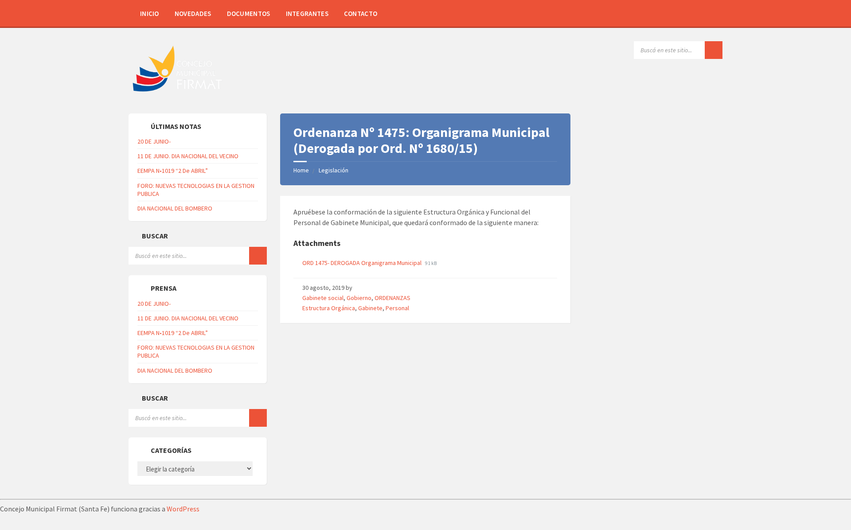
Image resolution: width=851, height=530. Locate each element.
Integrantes (307, 13)
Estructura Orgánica (328, 308)
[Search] (713, 50)
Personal (397, 308)
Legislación (333, 170)
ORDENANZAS (392, 298)
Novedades (193, 13)
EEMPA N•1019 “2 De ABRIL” (172, 171)
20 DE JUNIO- (154, 141)
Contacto (360, 13)
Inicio (149, 13)
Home (301, 170)
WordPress (183, 508)
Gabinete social (323, 298)
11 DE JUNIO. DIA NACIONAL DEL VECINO (187, 156)
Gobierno (359, 298)
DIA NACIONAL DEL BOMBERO (174, 208)
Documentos (248, 13)
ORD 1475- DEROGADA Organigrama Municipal (362, 263)
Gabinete (370, 308)
